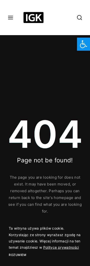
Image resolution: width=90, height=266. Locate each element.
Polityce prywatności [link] (61, 247)
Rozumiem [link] (17, 255)
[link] (83, 44)
